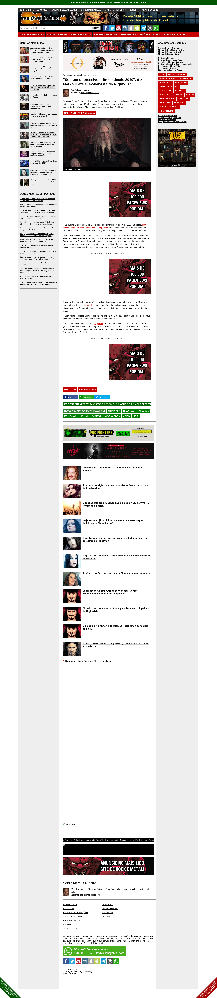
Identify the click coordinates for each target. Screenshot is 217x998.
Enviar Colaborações (167, 120)
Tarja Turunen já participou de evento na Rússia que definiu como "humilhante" (113, 522)
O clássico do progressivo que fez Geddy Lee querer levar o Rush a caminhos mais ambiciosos (43, 172)
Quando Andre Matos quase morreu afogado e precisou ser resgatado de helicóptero (38, 283)
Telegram (128, 411)
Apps (136, 416)
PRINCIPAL (107, 905)
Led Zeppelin (165, 91)
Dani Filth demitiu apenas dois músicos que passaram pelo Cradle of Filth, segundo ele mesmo (37, 271)
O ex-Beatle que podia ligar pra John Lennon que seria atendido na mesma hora (43, 144)
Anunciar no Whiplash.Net (169, 118)
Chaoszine (92, 104)
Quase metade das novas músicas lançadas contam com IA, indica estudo (37, 200)
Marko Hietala (90, 75)
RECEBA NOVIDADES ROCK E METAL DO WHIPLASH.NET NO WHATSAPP (108, 2)
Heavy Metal (165, 83)
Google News (112, 416)
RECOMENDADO (110, 909)
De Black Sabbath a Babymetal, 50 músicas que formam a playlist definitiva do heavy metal (43, 135)
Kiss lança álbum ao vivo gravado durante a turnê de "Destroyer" (43, 115)
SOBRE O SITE (27, 10)
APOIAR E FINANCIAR (115, 10)
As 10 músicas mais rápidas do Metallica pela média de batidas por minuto (43, 88)
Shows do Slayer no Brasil (169, 52)
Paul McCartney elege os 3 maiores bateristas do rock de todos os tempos (42, 59)
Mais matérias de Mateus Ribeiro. (85, 895)
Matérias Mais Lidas (32, 43)
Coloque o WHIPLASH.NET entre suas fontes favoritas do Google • (107, 404)
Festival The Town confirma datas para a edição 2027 (43, 162)
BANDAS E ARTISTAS (174, 35)
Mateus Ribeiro (81, 90)
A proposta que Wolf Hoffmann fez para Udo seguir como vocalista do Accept (42, 154)
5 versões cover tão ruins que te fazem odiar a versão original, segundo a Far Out (43, 106)
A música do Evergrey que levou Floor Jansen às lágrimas (116, 573)
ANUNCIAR (42, 10)
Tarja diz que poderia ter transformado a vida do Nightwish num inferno (116, 557)
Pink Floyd (183, 99)
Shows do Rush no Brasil (169, 54)
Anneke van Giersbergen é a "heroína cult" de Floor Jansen (112, 469)
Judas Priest (165, 87)
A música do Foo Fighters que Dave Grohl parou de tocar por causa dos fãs (36, 240)
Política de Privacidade (93, 943)
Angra (171, 75)
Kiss (177, 87)
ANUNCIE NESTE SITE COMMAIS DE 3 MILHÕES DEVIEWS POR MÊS (208, 988)
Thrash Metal (166, 111)
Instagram (70, 416)
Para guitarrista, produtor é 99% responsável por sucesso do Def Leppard (43, 182)
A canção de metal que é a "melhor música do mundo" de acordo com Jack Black (42, 50)
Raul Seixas (165, 103)
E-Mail (126, 416)
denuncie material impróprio (126, 941)
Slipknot (173, 107)
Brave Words (78, 107)
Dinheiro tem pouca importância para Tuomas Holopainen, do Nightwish (116, 610)
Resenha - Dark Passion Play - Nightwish (88, 661)
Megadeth (180, 91)
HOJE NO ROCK (128, 35)
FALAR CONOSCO (149, 10)
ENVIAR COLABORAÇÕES (65, 10)
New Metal (178, 95)
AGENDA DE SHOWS (57, 35)
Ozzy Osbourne (167, 99)
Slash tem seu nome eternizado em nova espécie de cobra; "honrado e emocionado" (37, 258)
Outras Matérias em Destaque (37, 193)
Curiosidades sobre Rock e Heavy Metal (175, 64)
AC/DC (162, 75)
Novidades (67, 75)
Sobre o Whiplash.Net (167, 116)
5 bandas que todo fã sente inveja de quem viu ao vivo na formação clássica (116, 504)
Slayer (162, 107)
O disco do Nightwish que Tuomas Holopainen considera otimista (115, 627)
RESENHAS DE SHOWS (105, 35)
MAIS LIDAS (107, 913)
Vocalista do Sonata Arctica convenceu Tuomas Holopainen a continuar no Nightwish (110, 592)
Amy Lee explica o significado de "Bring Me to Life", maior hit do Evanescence (38, 229)
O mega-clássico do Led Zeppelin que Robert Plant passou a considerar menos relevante (38, 211)
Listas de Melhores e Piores (170, 70)
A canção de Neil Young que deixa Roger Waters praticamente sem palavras (43, 69)
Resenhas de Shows (167, 68)
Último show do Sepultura (169, 48)
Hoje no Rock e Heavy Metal (170, 60)
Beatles (181, 75)
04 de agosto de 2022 (90, 93)
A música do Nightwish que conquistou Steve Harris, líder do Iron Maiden (116, 486)
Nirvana (190, 95)
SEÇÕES (150, 35)
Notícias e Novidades (167, 58)
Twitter (84, 416)
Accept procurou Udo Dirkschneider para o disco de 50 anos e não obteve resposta (37, 235)
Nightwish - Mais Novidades (79, 113)
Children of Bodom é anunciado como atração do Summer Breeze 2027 (43, 125)
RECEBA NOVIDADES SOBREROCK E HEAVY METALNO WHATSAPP (9, 988)
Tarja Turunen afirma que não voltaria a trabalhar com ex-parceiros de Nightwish (115, 539)
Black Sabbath (167, 79)
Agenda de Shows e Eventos (170, 62)
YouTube (97, 416)
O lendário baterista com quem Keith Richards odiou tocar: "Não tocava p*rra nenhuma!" (38, 223)
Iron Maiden (181, 83)
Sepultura (179, 103)
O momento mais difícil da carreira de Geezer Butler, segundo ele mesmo (38, 217)
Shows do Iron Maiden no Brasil (172, 50)
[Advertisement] (84, 276)
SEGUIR (133, 10)
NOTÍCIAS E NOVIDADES (32, 35)
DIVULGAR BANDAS (91, 10)
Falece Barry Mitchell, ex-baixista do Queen (43, 96)
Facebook (143, 411)
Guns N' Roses (184, 79)
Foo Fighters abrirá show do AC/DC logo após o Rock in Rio (42, 77)
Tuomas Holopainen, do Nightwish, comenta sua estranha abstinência (116, 645)
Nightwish (78, 75)
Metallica (164, 95)
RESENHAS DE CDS (81, 35)
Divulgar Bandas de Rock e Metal (172, 122)
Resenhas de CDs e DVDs (169, 66)
